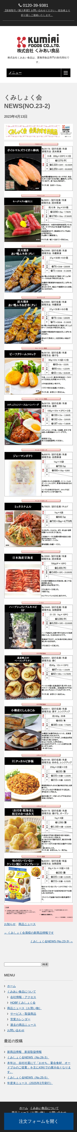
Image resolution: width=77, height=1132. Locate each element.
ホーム (11, 986)
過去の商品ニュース (23, 1024)
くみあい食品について (21, 991)
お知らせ (10, 924)
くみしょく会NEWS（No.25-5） (28, 1077)
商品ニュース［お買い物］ (24, 1008)
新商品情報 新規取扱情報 (24, 1051)
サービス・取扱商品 (23, 1013)
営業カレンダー (20, 1019)
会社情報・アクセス (23, 997)
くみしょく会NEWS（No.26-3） (28, 1057)
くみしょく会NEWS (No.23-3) (51, 941)
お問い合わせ (15, 1030)
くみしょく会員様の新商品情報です (29, 932)
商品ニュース (27, 924)
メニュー (15, 72)
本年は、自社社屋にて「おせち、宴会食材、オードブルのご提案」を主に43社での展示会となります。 (39, 1067)
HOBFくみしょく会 (23, 1002)
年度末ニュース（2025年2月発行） (30, 1083)
